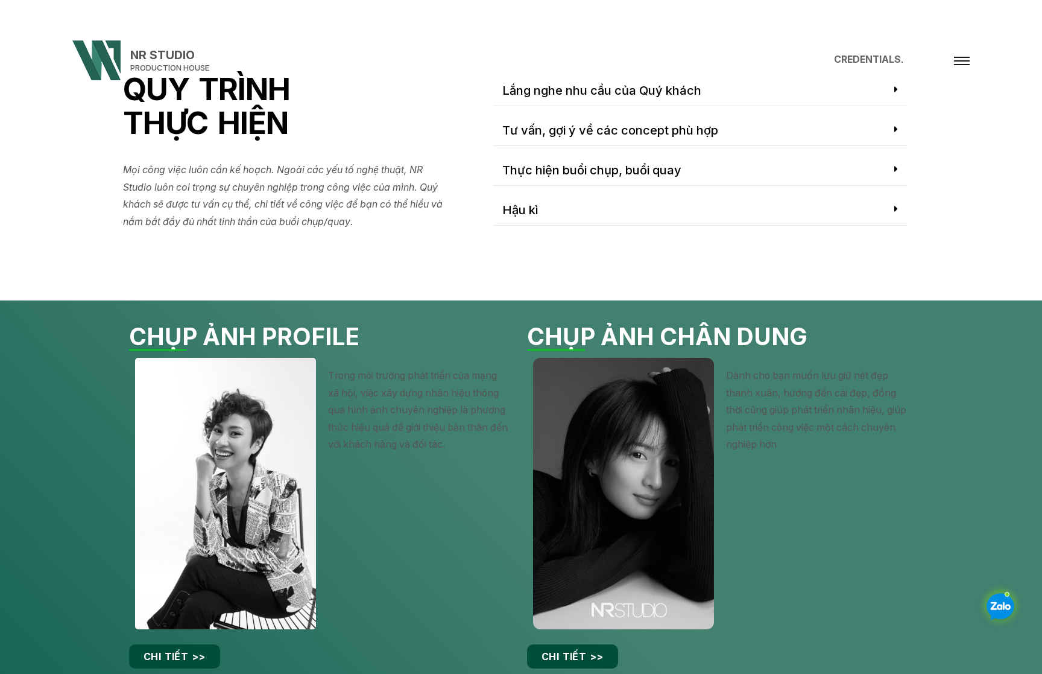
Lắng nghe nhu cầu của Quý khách (601, 90)
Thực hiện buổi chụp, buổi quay (591, 170)
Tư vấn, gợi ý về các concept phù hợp (610, 130)
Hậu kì (520, 210)
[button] (700, 90)
